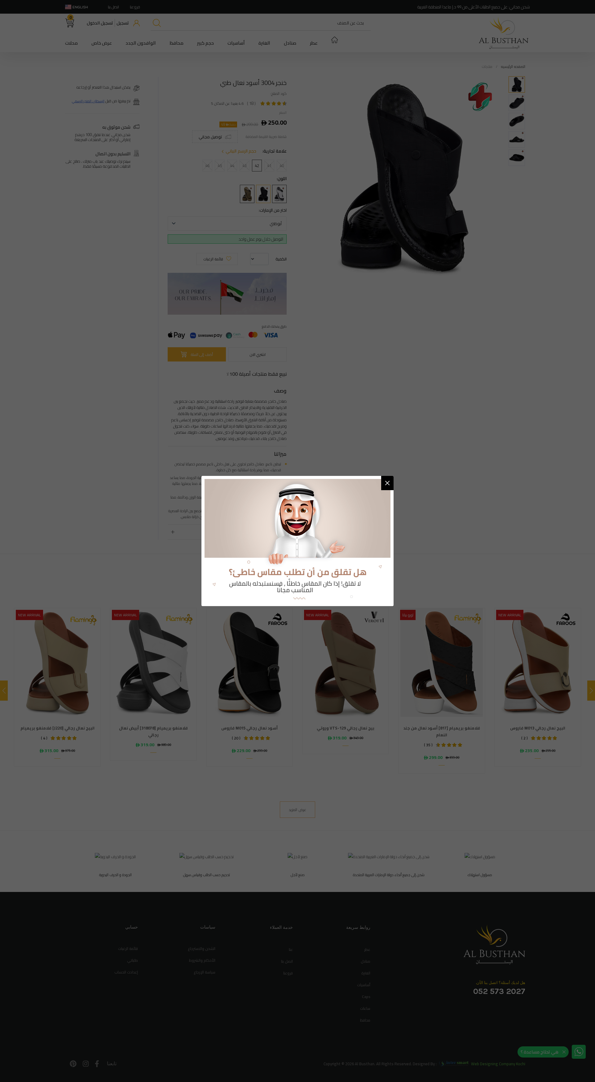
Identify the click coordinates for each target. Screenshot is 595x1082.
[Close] (387, 483)
